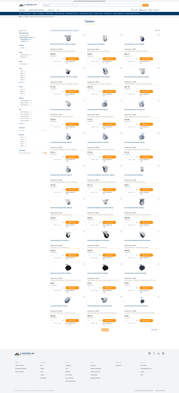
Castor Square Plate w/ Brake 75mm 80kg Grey (98, 142)
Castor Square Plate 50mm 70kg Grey (58, 306)
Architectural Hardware (20, 368)
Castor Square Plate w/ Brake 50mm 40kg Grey (61, 175)
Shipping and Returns (95, 378)
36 (159, 329)
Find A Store (118, 365)
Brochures (68, 371)
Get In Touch (144, 365)
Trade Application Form (146, 368)
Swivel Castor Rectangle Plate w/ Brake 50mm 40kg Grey (100, 207)
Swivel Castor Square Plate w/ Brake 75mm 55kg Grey (136, 77)
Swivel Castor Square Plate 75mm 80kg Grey (134, 109)
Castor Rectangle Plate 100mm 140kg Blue (134, 44)
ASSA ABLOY (43, 378)
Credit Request (94, 375)
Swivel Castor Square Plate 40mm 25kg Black (60, 273)
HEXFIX (42, 368)
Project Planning (69, 378)
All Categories (46, 5)
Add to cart (73, 58)
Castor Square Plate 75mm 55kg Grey (95, 44)
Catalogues (68, 365)
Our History (93, 365)
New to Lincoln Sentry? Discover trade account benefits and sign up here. (89, 1)
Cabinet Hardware (19, 365)
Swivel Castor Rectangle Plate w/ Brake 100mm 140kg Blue (63, 77)
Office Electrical (46, 16)
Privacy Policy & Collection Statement (144, 390)
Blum (41, 365)
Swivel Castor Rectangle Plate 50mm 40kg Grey (61, 207)
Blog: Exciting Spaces (71, 381)
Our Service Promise (95, 371)
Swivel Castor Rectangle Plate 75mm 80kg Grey (98, 240)
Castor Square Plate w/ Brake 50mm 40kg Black (135, 273)
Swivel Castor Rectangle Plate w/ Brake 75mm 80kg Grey (137, 240)
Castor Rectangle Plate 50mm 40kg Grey (133, 175)
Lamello (42, 375)
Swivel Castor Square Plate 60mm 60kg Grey (97, 109)
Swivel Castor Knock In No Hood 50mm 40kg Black (136, 306)
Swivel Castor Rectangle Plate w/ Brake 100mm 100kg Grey (100, 175)
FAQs (142, 375)
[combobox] (95, 5)
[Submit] (145, 5)
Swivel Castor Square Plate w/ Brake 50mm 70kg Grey (99, 306)
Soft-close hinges (19, 371)
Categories (26, 16)
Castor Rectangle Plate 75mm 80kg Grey (59, 240)
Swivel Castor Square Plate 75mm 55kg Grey (60, 109)
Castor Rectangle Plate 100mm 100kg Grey (134, 207)
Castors (52, 16)
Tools (67, 368)
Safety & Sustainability (96, 368)
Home (21, 16)
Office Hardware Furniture (35, 16)
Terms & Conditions (160, 390)
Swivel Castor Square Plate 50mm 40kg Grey (134, 142)
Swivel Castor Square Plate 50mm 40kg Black (97, 273)
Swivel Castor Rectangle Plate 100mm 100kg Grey (98, 77)
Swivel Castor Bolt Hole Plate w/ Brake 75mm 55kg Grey (63, 44)
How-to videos (69, 375)
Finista (42, 371)
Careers (142, 371)
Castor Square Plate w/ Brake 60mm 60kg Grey (61, 142)
